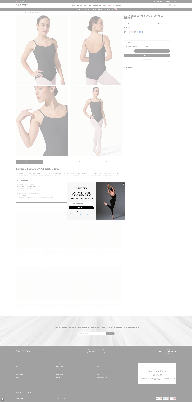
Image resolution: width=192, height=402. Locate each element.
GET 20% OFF (81, 207)
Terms (88, 214)
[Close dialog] (124, 183)
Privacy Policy (83, 214)
